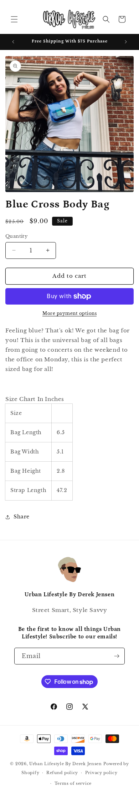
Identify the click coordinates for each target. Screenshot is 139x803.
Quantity (16, 236)
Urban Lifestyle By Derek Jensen (65, 763)
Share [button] (22, 516)
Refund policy (62, 772)
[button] (14, 19)
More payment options (69, 313)
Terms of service (73, 783)
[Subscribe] (116, 656)
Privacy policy (101, 772)
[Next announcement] (126, 42)
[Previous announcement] (13, 42)
